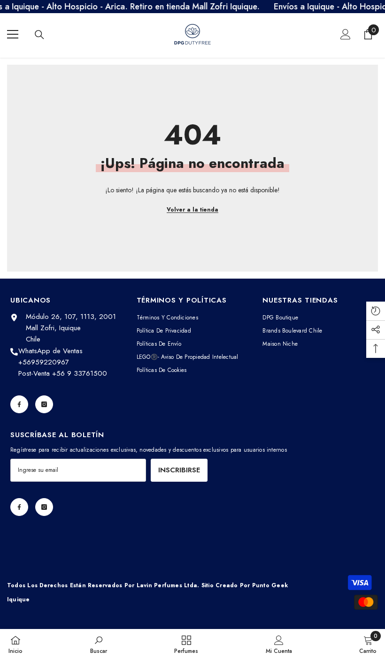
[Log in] (345, 34)
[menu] (12, 34)
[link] (98, 644)
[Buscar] (39, 34)
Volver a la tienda (192, 209)
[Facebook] (19, 404)
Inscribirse (179, 470)
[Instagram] (44, 404)
